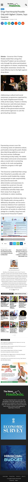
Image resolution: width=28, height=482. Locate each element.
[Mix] (22, 23)
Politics (2, 315)
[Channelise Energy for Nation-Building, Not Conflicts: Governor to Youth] (5, 324)
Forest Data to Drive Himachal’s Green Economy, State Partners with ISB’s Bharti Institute (13, 359)
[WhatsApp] (9, 23)
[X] (5, 23)
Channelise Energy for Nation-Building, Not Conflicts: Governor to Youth (5, 330)
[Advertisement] (14, 41)
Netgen (16, 480)
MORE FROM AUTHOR (20, 293)
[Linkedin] (12, 23)
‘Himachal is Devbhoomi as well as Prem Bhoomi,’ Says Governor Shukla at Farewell (5, 304)
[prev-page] (13, 335)
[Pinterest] (16, 289)
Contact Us (18, 476)
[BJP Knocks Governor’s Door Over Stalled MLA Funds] (5, 313)
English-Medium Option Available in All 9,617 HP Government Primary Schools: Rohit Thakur (13, 347)
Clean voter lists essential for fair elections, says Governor (13, 318)
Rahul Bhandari (5, 19)
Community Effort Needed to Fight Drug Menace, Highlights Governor (22, 330)
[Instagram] (12, 289)
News (2, 9)
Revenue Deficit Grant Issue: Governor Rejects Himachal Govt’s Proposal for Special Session (22, 305)
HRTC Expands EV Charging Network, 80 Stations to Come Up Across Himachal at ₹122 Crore (13, 343)
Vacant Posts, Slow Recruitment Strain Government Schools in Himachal (7, 252)
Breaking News (22, 301)
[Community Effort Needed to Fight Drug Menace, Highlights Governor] (23, 324)
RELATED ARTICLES (7, 293)
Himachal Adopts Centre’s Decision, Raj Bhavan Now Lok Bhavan (23, 318)
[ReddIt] (15, 23)
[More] (24, 243)
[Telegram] (19, 23)
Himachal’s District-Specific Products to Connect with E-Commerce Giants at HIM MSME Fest (21, 253)
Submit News (5, 476)
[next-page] (15, 335)
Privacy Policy (12, 476)
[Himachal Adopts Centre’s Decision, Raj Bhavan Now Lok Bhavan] (23, 313)
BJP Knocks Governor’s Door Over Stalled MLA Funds (4, 318)
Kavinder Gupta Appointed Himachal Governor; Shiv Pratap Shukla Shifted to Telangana (13, 305)
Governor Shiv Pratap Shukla (18, 239)
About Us (23, 476)
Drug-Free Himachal (8, 239)
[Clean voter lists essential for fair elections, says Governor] (14, 313)
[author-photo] (14, 263)
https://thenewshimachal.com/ (14, 270)
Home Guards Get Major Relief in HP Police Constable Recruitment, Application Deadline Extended (11, 351)
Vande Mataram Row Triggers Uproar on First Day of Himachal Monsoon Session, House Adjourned (13, 355)
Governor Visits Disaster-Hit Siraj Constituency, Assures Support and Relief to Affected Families (13, 330)
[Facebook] (2, 23)
